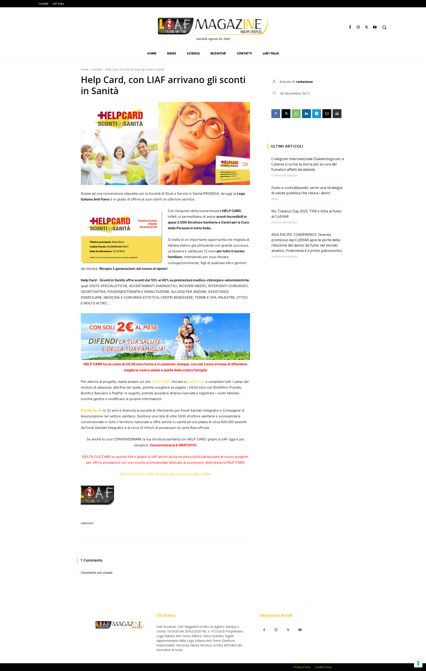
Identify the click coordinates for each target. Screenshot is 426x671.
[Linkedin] (306, 113)
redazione (87, 523)
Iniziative (96, 69)
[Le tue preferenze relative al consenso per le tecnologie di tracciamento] (418, 663)
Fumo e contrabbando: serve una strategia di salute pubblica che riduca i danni (306, 190)
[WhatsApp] (296, 113)
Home (85, 69)
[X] (367, 27)
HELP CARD (161, 381)
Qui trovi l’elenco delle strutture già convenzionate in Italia (165, 474)
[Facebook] (350, 27)
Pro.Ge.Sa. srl (91, 410)
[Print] (337, 113)
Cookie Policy (323, 667)
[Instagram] (358, 27)
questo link (195, 381)
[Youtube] (375, 27)
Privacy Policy (302, 667)
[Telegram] (316, 113)
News (275, 198)
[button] (384, 27)
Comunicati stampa (284, 175)
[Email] (326, 113)
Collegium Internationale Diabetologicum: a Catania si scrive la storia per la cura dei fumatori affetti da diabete (307, 164)
